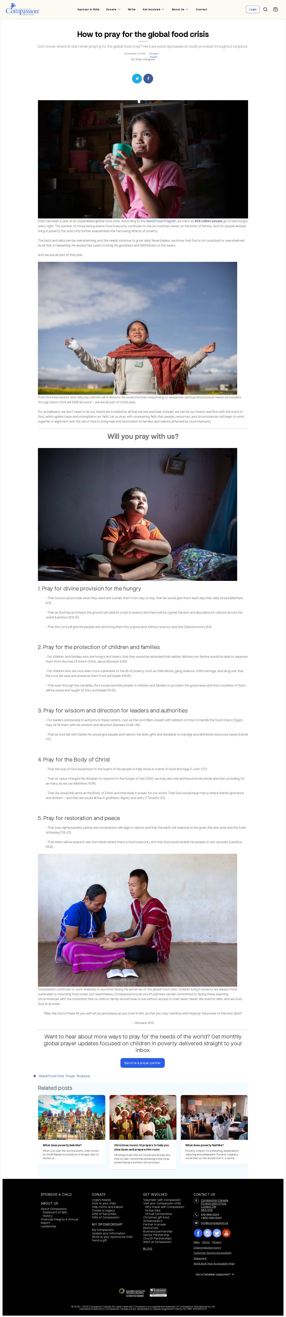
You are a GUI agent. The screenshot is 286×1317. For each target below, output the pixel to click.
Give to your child (104, 1203)
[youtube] (226, 1233)
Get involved (151, 9)
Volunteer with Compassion (162, 1199)
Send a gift (99, 1240)
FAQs (197, 1242)
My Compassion (103, 1229)
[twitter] (217, 1233)
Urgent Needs (101, 1199)
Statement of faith (55, 1212)
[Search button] (265, 9)
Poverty (153, 53)
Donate (111, 9)
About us (178, 9)
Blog (147, 1248)
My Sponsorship (107, 1224)
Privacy (216, 1242)
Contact (201, 9)
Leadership (48, 1226)
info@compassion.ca (214, 1223)
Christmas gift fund (156, 1217)
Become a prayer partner (143, 1063)
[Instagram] (207, 1233)
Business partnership (157, 1231)
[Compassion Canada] (22, 9)
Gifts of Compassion (105, 1217)
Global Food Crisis (51, 1076)
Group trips (153, 1210)
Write (132, 9)
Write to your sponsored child (112, 1236)
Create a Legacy (103, 1210)
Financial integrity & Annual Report (59, 1220)
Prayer (153, 56)
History (47, 1215)
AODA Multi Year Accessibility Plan (214, 1263)
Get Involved (155, 1194)
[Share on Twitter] (137, 78)
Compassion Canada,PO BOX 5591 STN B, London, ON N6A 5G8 (215, 1205)
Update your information (108, 1233)
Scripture (83, 1076)
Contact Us (204, 1194)
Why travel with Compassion (164, 1206)
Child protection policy (207, 1247)
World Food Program (161, 221)
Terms (206, 1242)
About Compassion (54, 1208)
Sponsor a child (88, 9)
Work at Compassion (157, 1241)
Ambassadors (152, 1220)
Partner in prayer (154, 1224)
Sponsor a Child (56, 1194)
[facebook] (198, 1233)
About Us (49, 1203)
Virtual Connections (158, 1213)
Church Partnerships (157, 1238)
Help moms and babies (107, 1206)
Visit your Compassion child (162, 1203)
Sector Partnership (156, 1234)
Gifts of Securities (104, 1213)
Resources (150, 1227)
